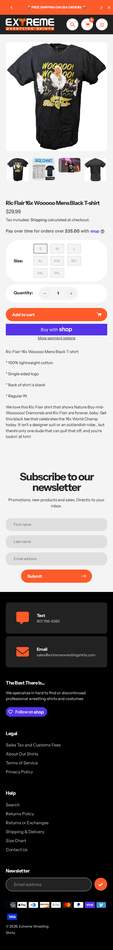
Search (13, 804)
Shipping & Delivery (25, 831)
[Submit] (100, 884)
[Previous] (11, 7)
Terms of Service (22, 762)
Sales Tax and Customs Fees (33, 745)
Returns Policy (20, 813)
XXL (57, 261)
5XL (57, 273)
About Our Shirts (22, 753)
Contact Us (17, 849)
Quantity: (23, 292)
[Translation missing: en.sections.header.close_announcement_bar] (109, 7)
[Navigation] (102, 24)
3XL (74, 261)
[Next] (101, 7)
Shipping (38, 219)
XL (40, 261)
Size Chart (16, 840)
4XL (40, 273)
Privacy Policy (19, 771)
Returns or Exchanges (27, 822)
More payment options (56, 338)
